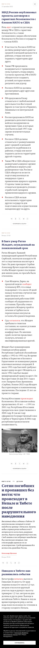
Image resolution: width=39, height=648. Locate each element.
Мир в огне (6, 4)
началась (18, 579)
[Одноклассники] (15, 218)
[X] (19, 218)
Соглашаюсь (19, 643)
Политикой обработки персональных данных (15, 634)
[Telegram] (23, 218)
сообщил (26, 284)
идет (9, 27)
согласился (14, 321)
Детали (20, 481)
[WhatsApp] (27, 218)
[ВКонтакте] (11, 218)
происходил (27, 399)
